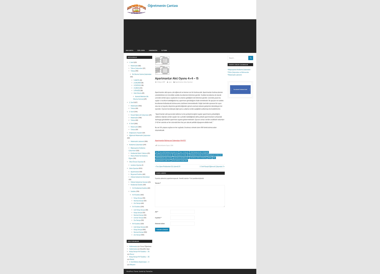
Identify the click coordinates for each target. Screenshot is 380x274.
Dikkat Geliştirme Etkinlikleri (140, 177)
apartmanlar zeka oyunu (164, 158)
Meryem (132, 264)
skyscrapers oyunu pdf (179, 160)
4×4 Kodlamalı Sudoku (139, 188)
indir (209, 158)
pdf (214, 158)
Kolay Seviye (138, 198)
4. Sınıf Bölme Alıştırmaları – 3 (139, 262)
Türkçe (133, 71)
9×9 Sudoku (136, 224)
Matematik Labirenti (137, 141)
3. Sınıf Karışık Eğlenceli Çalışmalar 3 (212, 166)
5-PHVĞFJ (137, 90)
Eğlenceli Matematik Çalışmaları (139, 135)
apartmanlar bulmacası (163, 155)
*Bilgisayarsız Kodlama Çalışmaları (239, 70)
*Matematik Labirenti (235, 75)
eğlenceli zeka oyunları (198, 158)
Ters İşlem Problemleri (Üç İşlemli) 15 (168, 166)
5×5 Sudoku (136, 207)
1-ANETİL (136, 80)
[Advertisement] (190, 33)
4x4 (157, 152)
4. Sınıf (131, 123)
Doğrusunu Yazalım (135, 133)
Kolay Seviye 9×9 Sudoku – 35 (139, 251)
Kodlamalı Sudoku (137, 185)
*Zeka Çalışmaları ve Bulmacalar (238, 72)
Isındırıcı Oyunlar (136, 165)
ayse (170, 82)
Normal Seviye (138, 201)
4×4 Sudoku (136, 195)
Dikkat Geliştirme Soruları (139, 182)
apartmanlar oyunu (180, 155)
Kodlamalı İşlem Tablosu (139, 153)
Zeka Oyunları (188, 82)
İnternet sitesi (160, 223)
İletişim (164, 50)
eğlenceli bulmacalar (181, 158)
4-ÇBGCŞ (137, 88)
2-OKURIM (137, 83)
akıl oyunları (184, 152)
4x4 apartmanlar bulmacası (169, 152)
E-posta (158, 218)
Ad (156, 212)
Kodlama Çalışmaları (136, 145)
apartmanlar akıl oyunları (199, 152)
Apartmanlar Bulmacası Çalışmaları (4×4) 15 (170, 140)
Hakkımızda (153, 50)
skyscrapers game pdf (163, 160)
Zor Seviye (137, 203)
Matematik (134, 66)
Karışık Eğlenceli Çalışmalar (140, 115)
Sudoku (133, 191)
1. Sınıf (131, 62)
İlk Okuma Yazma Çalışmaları (141, 74)
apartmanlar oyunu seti (214, 155)
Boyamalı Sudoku (136, 174)
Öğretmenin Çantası (163, 6)
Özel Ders (141, 50)
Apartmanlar (179, 82)
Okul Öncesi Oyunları (136, 162)
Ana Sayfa (129, 50)
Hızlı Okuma (138, 93)
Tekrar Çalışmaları (136, 68)
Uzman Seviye (138, 218)
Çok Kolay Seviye (139, 210)
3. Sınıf (131, 112)
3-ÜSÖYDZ (137, 85)
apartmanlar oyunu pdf (196, 155)
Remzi (132, 254)
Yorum (158, 183)
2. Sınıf (131, 102)
